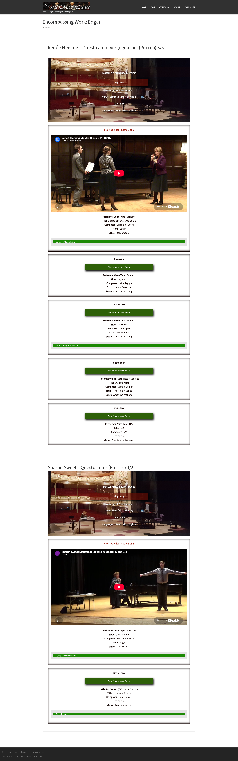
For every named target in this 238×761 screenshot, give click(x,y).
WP (12, 756)
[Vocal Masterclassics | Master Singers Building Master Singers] (66, 5)
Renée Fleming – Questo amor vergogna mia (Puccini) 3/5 (106, 47)
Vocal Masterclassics (18, 752)
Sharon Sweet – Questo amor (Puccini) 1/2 (90, 467)
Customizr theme (35, 756)
